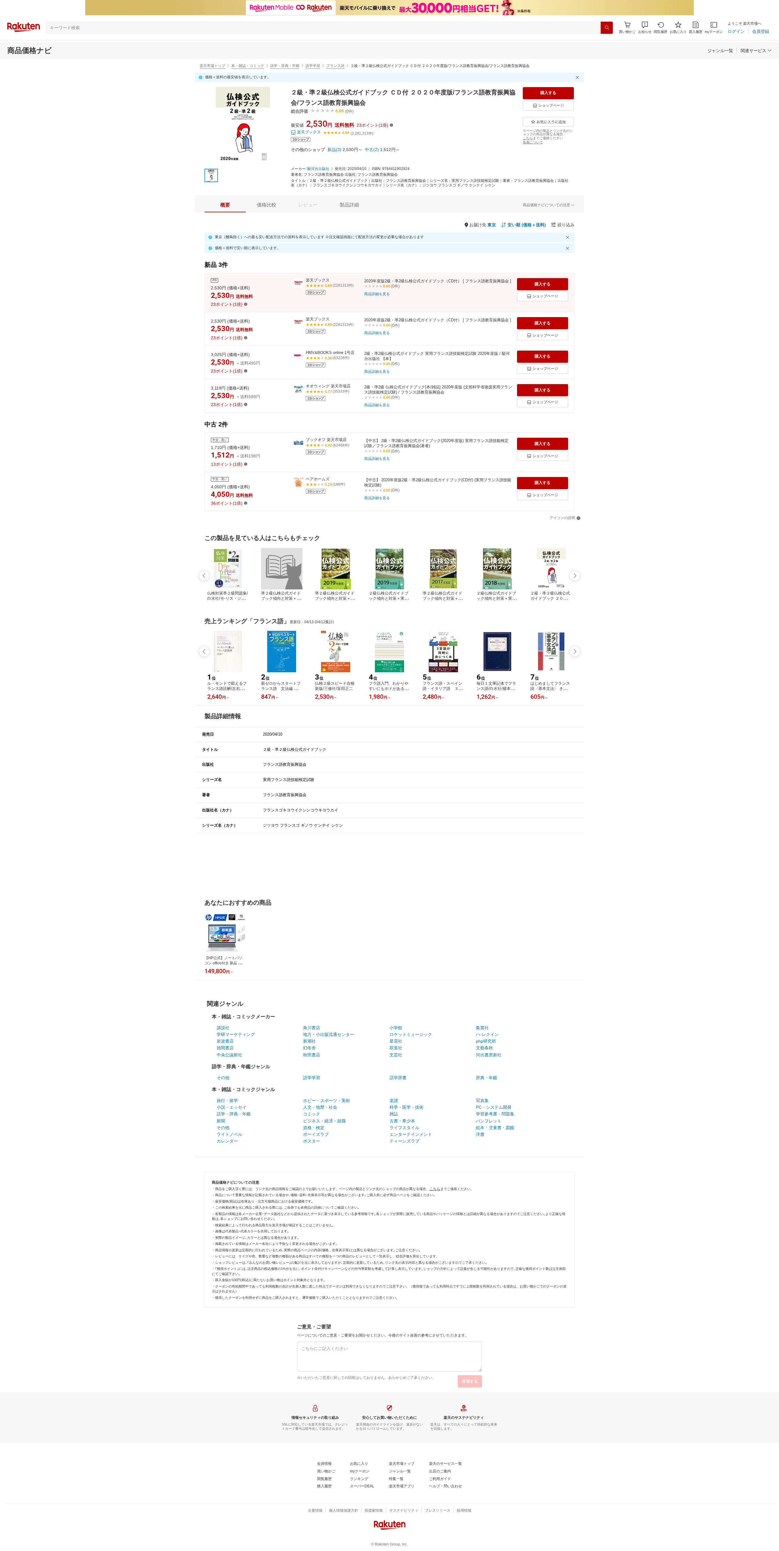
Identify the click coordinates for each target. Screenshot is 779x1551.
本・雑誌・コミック (247, 66)
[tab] (225, 205)
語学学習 (313, 66)
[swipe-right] (575, 576)
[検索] (607, 28)
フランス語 (335, 66)
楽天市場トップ (212, 66)
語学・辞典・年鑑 (284, 66)
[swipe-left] (204, 576)
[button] (644, 27)
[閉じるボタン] (578, 77)
